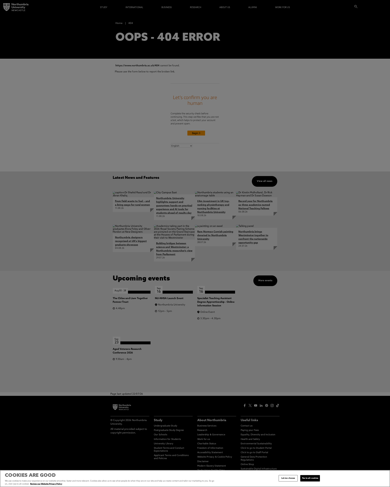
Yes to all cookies (310, 478)
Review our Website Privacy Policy (46, 484)
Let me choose (288, 478)
